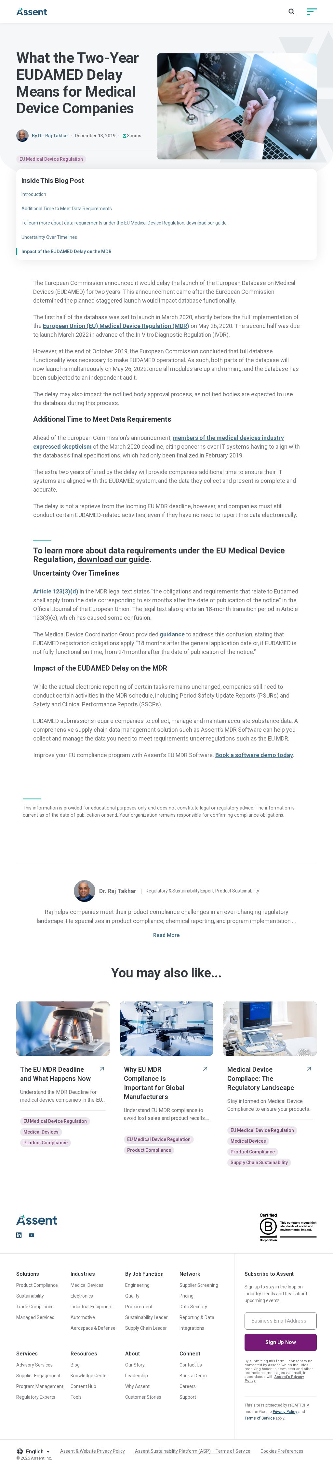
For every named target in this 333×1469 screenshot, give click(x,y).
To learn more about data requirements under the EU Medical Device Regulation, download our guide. (124, 222)
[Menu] (312, 11)
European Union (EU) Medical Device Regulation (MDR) (116, 325)
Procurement (139, 1306)
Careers (188, 1386)
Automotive (83, 1317)
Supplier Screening (199, 1285)
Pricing (186, 1296)
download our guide (113, 559)
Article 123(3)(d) (55, 591)
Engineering (137, 1285)
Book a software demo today (254, 755)
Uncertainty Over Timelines (49, 237)
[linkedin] (18, 1235)
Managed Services (35, 1317)
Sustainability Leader (146, 1317)
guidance (172, 634)
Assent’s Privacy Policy (274, 1379)
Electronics (82, 1296)
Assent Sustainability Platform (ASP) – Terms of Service (192, 1451)
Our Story (135, 1364)
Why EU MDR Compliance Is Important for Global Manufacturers (154, 1083)
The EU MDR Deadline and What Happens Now (55, 1074)
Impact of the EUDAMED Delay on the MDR (66, 251)
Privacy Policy (285, 1411)
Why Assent (137, 1386)
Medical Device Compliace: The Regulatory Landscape (260, 1079)
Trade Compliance (35, 1306)
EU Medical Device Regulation (51, 159)
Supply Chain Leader (146, 1328)
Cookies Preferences (281, 1451)
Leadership (136, 1375)
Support (188, 1397)
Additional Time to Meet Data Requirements (66, 208)
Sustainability (30, 1296)
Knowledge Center (89, 1375)
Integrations (192, 1328)
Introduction (33, 194)
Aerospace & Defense (93, 1328)
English (35, 1452)
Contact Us (191, 1364)
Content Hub (83, 1386)
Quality (132, 1296)
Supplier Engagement (38, 1375)
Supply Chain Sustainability (259, 1162)
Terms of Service (260, 1418)
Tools (76, 1397)
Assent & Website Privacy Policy (92, 1451)
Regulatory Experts (35, 1397)
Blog (75, 1364)
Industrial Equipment (92, 1306)
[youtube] (31, 1235)
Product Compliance (45, 1142)
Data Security (193, 1306)
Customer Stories (143, 1397)
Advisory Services (34, 1364)
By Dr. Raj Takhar (50, 135)
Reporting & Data (197, 1317)
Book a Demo (193, 1375)
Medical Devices (41, 1132)
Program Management (39, 1386)
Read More (166, 935)
